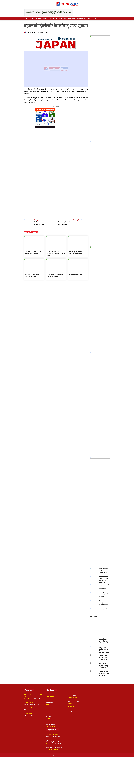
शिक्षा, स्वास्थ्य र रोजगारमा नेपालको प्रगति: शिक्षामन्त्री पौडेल (104, 665)
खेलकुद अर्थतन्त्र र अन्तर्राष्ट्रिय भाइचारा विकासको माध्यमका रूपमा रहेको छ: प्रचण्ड (104, 650)
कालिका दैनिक (31, 32)
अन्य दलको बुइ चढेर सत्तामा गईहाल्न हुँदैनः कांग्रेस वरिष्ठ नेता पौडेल (104, 641)
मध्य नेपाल (45, 18)
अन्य (95, 18)
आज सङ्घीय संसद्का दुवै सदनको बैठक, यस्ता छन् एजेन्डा (33, 276)
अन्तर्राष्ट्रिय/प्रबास (71, 18)
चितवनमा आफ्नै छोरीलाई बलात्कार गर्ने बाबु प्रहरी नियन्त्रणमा (55, 276)
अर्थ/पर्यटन (52, 18)
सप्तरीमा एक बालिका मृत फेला (76, 275)
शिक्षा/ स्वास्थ (59, 18)
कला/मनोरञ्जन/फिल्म (81, 18)
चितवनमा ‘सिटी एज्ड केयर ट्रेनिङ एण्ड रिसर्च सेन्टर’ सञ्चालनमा (104, 673)
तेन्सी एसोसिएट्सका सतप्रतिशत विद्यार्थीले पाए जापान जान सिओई (104, 657)
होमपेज (31, 18)
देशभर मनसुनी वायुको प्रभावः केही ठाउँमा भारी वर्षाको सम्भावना (76, 253)
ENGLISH (90, 18)
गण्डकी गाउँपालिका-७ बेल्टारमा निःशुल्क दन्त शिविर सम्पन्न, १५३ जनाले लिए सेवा (56, 254)
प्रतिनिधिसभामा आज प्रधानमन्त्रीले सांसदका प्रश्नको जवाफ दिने (33, 253)
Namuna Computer (105, 755)
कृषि (65, 18)
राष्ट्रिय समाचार (38, 18)
